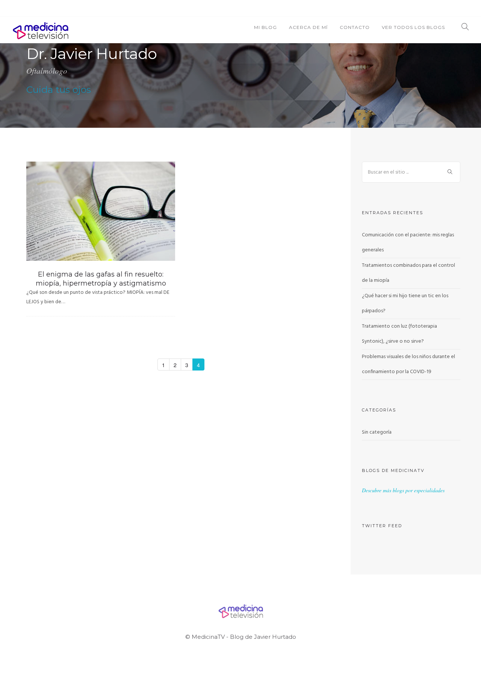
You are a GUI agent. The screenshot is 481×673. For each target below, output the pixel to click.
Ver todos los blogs (413, 27)
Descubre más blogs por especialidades (403, 490)
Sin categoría (377, 432)
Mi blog (265, 27)
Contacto (355, 27)
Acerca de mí (308, 27)
